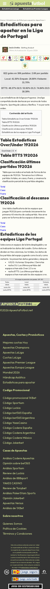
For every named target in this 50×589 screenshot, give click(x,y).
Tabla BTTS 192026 (11, 122)
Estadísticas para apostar (19, 382)
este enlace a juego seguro (29, 567)
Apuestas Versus (13, 503)
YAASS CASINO (12, 483)
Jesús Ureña (14, 48)
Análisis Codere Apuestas (18, 458)
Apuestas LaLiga (13, 352)
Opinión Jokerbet (13, 498)
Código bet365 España (17, 413)
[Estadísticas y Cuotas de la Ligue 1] (40, 60)
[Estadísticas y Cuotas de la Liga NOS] (16, 60)
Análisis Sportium (13, 468)
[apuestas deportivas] (29, 4)
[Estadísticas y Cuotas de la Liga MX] (46, 60)
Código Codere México (17, 437)
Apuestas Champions (16, 347)
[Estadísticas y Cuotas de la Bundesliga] (28, 60)
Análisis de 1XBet (13, 508)
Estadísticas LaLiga (10, 9)
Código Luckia (11, 408)
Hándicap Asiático (14, 377)
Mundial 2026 (11, 372)
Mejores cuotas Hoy (15, 342)
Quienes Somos (12, 523)
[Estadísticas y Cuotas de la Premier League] (10, 60)
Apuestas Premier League (19, 362)
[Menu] (4, 3)
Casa (2, 190)
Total (2, 186)
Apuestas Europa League (18, 367)
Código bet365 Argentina (19, 418)
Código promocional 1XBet (19, 398)
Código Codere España (17, 427)
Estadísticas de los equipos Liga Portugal (21, 132)
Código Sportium (13, 403)
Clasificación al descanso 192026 (17, 129)
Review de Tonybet (15, 488)
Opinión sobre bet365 (16, 463)
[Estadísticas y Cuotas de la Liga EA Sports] (4, 60)
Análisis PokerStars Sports (19, 493)
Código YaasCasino (15, 423)
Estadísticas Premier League (35, 9)
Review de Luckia (13, 473)
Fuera (3, 193)
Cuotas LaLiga (12, 357)
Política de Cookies (15, 528)
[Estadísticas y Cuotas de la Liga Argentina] (25, 67)
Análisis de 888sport (15, 478)
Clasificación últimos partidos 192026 (19, 125)
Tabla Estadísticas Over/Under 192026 (20, 118)
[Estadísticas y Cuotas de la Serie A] (22, 60)
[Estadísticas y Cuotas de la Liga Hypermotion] (34, 60)
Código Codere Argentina (19, 432)
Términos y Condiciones (17, 533)
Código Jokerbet (13, 442)
